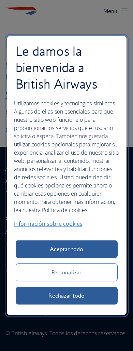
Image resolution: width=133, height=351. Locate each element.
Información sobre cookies (48, 224)
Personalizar (66, 272)
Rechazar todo (66, 295)
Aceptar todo (66, 249)
